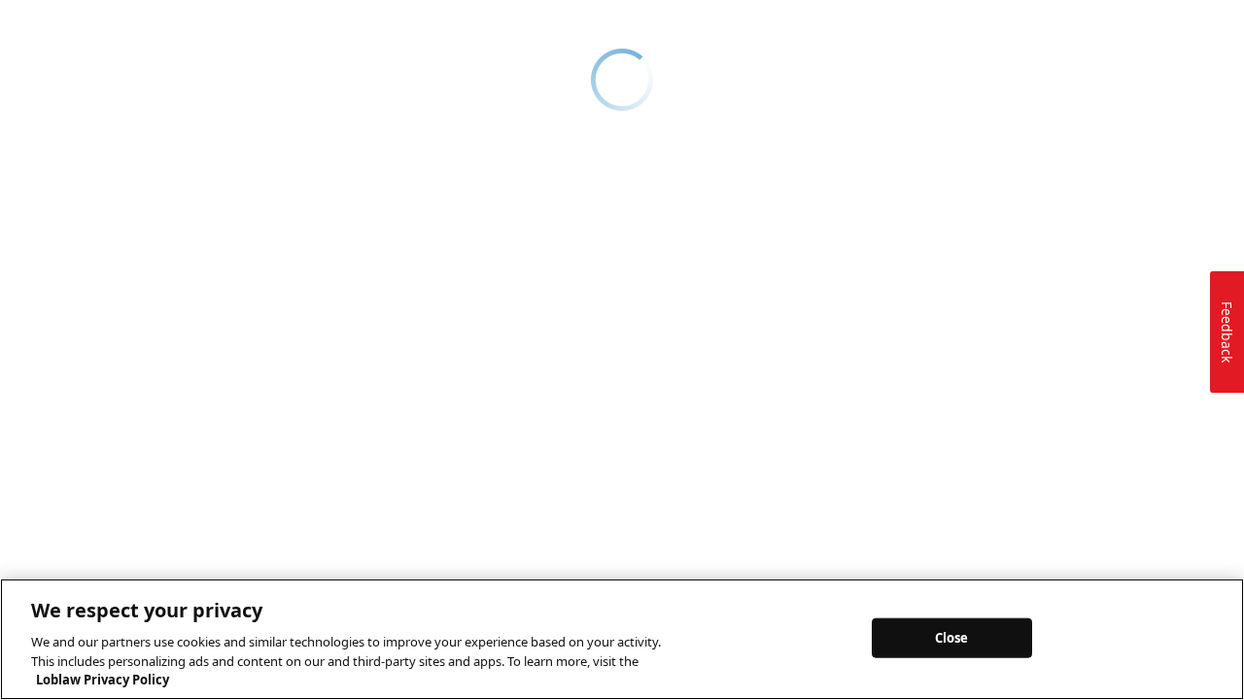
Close (952, 637)
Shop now (635, 18)
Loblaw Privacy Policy (102, 679)
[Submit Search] (782, 88)
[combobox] (608, 87)
